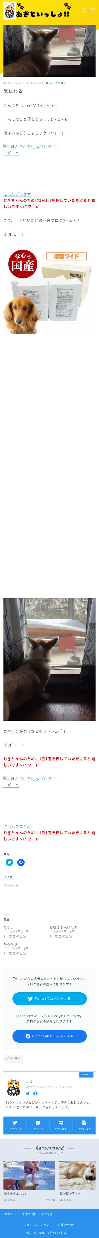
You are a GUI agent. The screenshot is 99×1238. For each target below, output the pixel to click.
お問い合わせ (66, 1225)
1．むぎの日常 (57, 83)
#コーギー (13, 1058)
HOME (8, 1214)
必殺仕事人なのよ (64, 927)
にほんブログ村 (17, 194)
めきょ (8, 927)
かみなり (10, 944)
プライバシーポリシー (38, 1225)
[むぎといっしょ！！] (38, 11)
